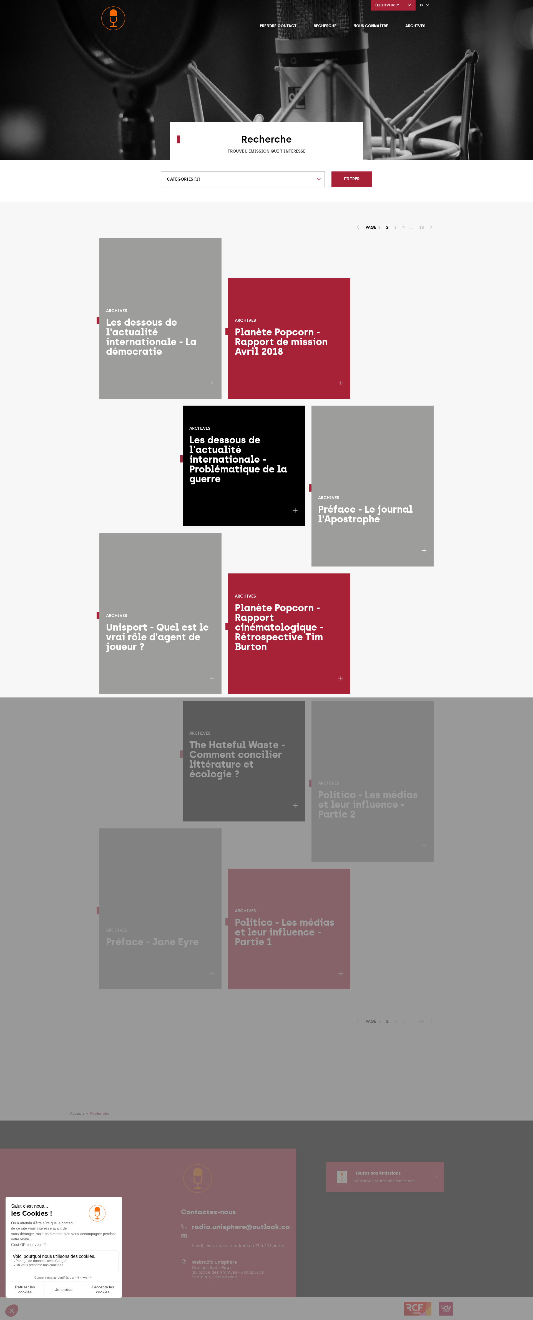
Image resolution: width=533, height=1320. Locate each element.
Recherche (325, 25)
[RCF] (418, 1312)
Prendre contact (278, 25)
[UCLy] (446, 1312)
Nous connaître (370, 25)
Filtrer (351, 178)
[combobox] (243, 179)
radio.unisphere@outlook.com (235, 1231)
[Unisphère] (113, 18)
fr (422, 5)
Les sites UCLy (387, 5)
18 (421, 227)
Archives (415, 25)
